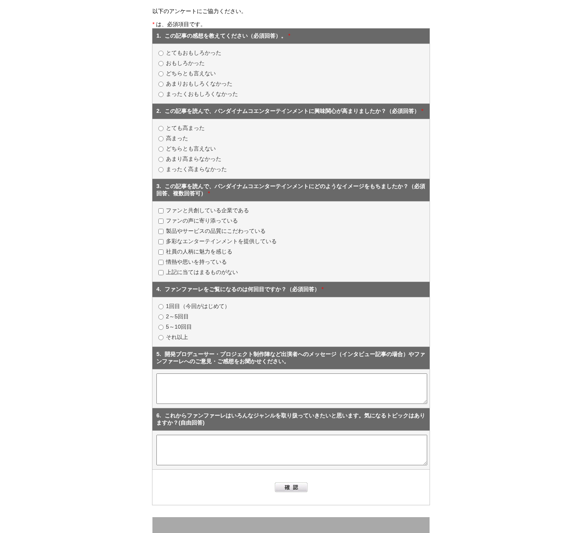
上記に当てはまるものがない (202, 272)
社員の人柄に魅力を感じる (199, 251)
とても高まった (185, 128)
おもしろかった (185, 63)
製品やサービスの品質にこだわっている (216, 231)
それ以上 (177, 337)
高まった (177, 138)
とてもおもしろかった (193, 52)
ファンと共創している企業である (207, 210)
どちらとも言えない (191, 73)
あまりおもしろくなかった (199, 83)
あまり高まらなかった (193, 159)
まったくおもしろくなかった (202, 94)
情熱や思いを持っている (196, 262)
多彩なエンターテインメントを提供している (221, 241)
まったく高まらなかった (196, 169)
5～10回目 (179, 327)
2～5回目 (177, 316)
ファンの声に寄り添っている (202, 220)
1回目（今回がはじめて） (198, 306)
